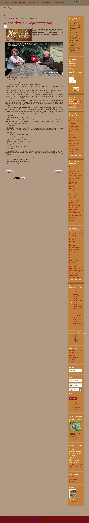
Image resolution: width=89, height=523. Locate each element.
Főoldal (6, 2)
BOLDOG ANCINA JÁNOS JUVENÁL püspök (75, 353)
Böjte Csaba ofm (33, 2)
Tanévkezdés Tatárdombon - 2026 (74, 151)
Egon (77, 105)
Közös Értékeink (46, 2)
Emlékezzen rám (76, 394)
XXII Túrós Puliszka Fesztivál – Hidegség (75, 120)
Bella (80, 101)
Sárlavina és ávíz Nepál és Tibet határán (75, 260)
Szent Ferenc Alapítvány (18, 2)
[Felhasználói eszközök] (5, 26)
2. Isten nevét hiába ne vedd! (77, 311)
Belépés (73, 399)
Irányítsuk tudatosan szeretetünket (74, 188)
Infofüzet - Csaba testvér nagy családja (75, 479)
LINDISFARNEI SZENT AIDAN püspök (73, 359)
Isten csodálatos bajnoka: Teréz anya (75, 218)
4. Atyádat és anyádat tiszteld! (77, 292)
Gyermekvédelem (59, 2)
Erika (75, 101)
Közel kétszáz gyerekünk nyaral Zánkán (75, 143)
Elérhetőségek (8, 8)
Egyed (71, 105)
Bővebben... (75, 439)
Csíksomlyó (10, 18)
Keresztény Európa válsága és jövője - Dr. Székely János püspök (74, 249)
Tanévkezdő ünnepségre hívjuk (73, 129)
